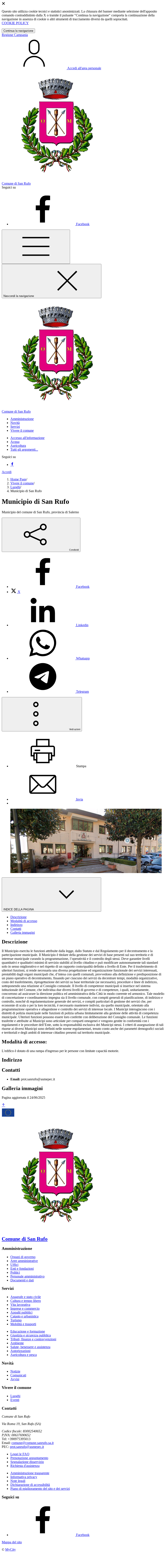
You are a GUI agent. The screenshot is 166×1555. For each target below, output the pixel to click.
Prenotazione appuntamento (29, 1458)
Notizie (15, 1371)
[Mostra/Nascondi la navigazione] (36, 247)
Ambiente (17, 1343)
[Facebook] (12, 464)
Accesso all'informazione (27, 438)
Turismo (16, 1320)
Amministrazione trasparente (29, 1473)
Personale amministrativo (27, 1276)
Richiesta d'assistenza (25, 1466)
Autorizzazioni (20, 1351)
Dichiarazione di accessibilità (30, 1485)
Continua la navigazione (18, 30)
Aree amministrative (24, 1261)
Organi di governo (22, 1257)
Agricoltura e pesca (23, 1355)
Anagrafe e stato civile (25, 1297)
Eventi (14, 1400)
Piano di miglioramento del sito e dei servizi (40, 1488)
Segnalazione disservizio (27, 1462)
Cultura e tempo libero (25, 1301)
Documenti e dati (22, 1280)
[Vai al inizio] (3, 1105)
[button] (22, 419)
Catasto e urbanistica (24, 1316)
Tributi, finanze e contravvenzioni (33, 1339)
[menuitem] (49, 586)
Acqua (14, 442)
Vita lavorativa (20, 1304)
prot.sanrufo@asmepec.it (27, 1447)
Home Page (18, 479)
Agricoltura (18, 445)
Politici (15, 1272)
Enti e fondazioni (22, 1268)
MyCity (10, 1549)
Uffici (14, 1265)
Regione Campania (15, 35)
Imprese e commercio (25, 1308)
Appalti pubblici (21, 1312)
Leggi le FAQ (19, 1454)
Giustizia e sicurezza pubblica (30, 1335)
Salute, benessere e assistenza (30, 1347)
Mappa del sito (12, 1542)
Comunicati (18, 1375)
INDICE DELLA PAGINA (19, 909)
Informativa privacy (23, 1477)
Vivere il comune (22, 483)
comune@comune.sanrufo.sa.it (32, 1443)
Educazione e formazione (27, 1331)
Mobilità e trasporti (23, 1324)
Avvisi (14, 1379)
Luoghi (15, 487)
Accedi (6, 472)
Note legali (17, 1481)
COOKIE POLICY (15, 23)
